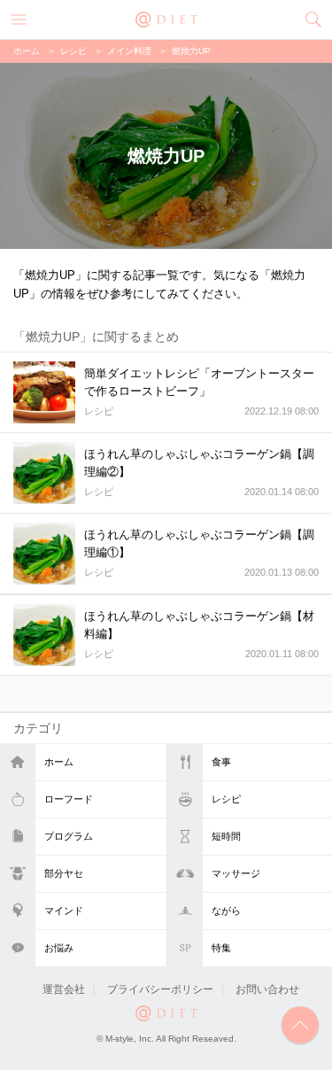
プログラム (68, 836)
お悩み (58, 947)
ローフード (68, 799)
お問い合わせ (267, 989)
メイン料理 (129, 51)
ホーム (58, 761)
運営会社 (63, 989)
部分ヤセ (63, 873)
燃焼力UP (191, 51)
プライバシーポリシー (160, 989)
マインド (63, 910)
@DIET (166, 18)
